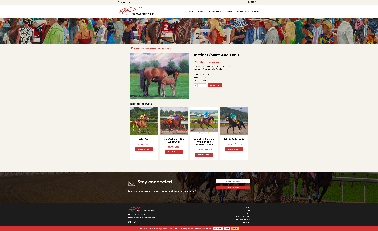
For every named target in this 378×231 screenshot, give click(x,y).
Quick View (144, 133)
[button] (241, 2)
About (200, 11)
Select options (144, 149)
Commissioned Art (214, 11)
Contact (255, 11)
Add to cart (215, 85)
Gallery (229, 11)
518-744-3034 (139, 215)
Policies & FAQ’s (242, 11)
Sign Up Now (233, 187)
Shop (190, 11)
